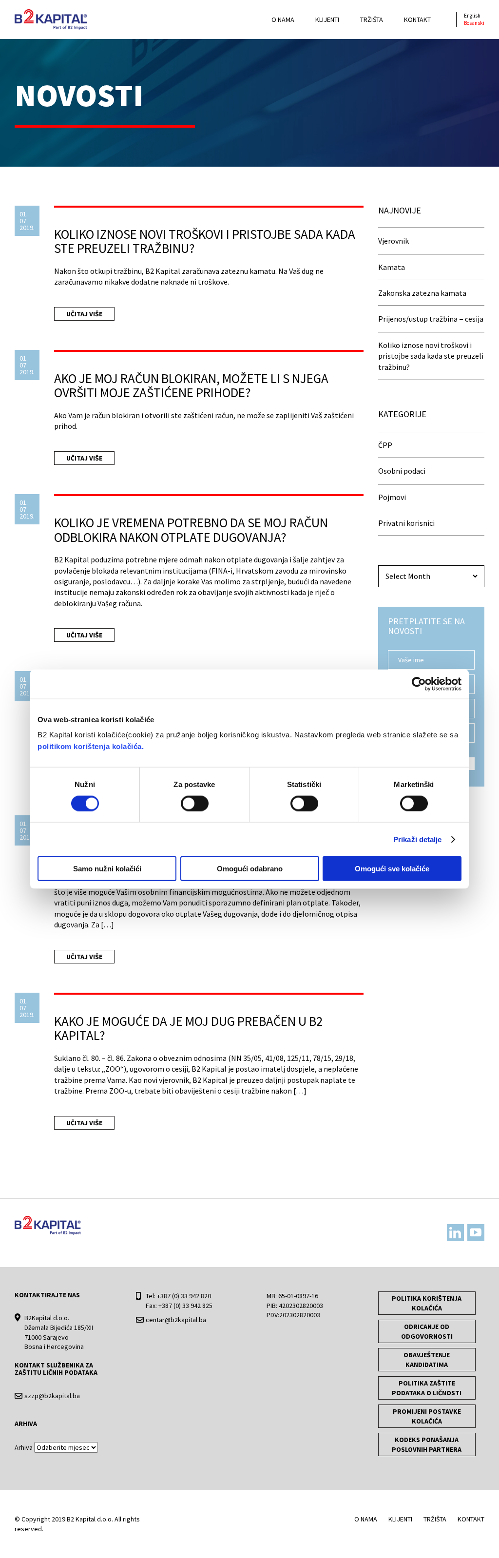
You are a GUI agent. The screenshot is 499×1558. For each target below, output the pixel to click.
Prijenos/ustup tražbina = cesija (430, 319)
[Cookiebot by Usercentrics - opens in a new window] (418, 683)
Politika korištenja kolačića (426, 1303)
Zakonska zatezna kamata (422, 293)
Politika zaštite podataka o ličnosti (426, 1388)
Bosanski (474, 22)
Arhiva (24, 1447)
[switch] (195, 803)
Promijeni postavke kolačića (427, 1416)
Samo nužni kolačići (107, 869)
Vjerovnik (393, 241)
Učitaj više (84, 313)
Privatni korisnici (406, 523)
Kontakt (417, 19)
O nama (282, 19)
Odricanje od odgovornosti (427, 1331)
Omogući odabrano (250, 869)
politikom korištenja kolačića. (91, 746)
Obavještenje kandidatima (426, 1359)
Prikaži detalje (417, 839)
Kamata (391, 267)
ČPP (385, 445)
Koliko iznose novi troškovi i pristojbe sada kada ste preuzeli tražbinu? (430, 356)
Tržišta (371, 19)
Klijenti (327, 19)
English (472, 15)
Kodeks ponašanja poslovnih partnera (426, 1444)
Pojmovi (392, 497)
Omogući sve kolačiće (392, 869)
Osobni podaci (401, 471)
